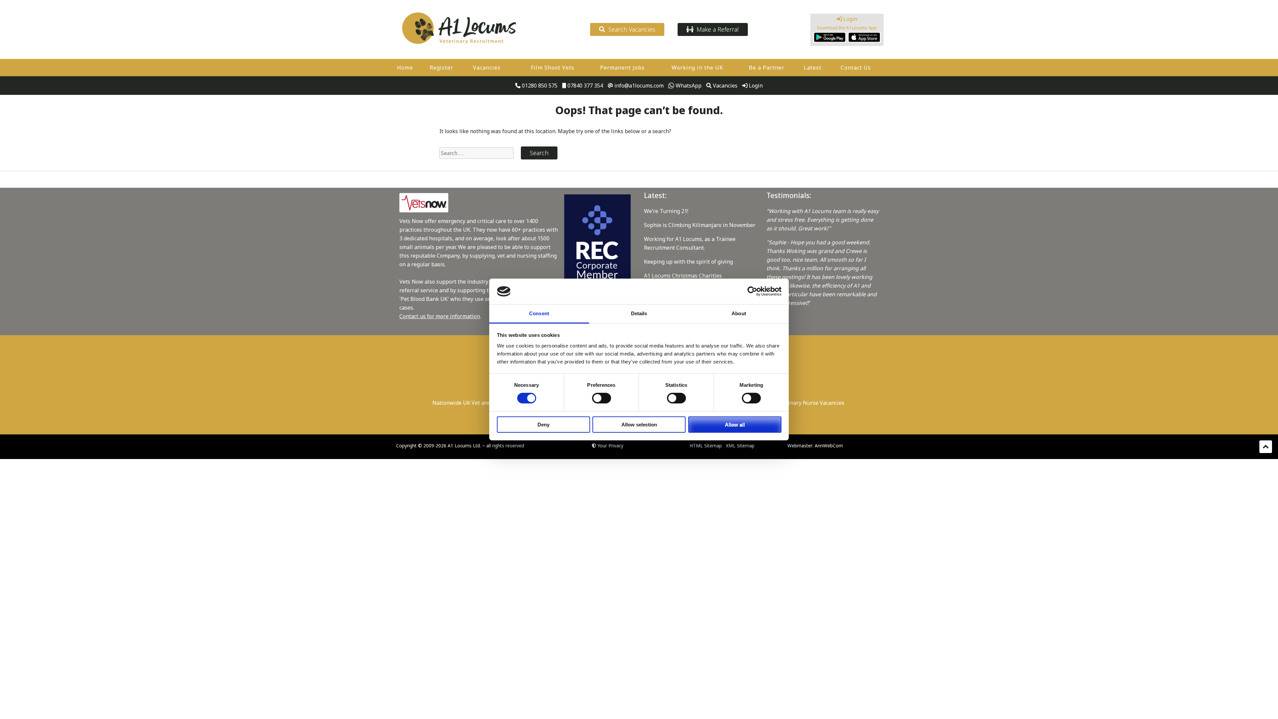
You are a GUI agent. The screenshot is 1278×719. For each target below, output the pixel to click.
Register (441, 67)
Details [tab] (639, 313)
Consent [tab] (539, 313)
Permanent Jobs (622, 67)
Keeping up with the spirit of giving (688, 261)
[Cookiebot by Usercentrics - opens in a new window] (752, 291)
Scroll (1265, 446)
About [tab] (739, 313)
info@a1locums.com (638, 85)
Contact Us (856, 67)
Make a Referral (716, 29)
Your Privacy (610, 445)
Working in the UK (697, 67)
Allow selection (639, 424)
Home (405, 67)
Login (849, 19)
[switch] (601, 398)
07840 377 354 (584, 85)
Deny (543, 424)
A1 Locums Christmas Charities (683, 275)
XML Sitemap (740, 445)
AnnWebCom (829, 445)
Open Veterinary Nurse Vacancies (802, 402)
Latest (812, 67)
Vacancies (487, 67)
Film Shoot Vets (552, 67)
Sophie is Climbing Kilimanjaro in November (699, 225)
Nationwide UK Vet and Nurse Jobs (476, 402)
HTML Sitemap (706, 445)
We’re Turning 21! (666, 211)
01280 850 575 (539, 85)
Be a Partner (766, 67)
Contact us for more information (439, 316)
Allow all (735, 424)
